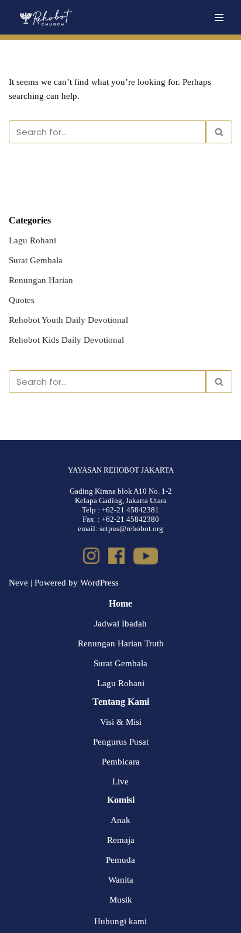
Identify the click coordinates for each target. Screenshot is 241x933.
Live (120, 781)
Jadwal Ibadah (120, 623)
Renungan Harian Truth (121, 643)
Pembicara (121, 761)
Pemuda (120, 860)
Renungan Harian (41, 280)
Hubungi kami (120, 921)
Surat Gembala (36, 260)
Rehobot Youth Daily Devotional (68, 320)
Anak (120, 820)
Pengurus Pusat (121, 741)
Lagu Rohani (32, 240)
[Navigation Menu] (219, 17)
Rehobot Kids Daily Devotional (66, 340)
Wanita (120, 879)
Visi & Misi (121, 722)
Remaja (121, 840)
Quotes (22, 300)
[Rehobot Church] (45, 17)
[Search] (219, 132)
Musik (120, 899)
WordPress (99, 582)
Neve (18, 582)
